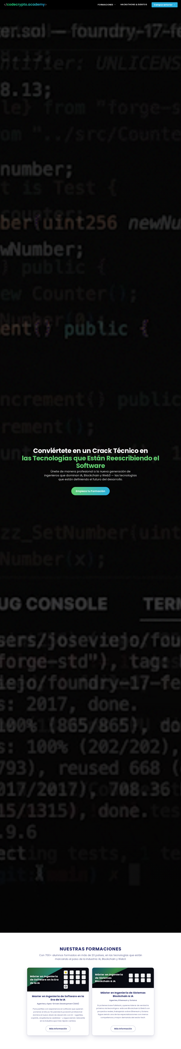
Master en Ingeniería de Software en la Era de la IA (58, 997)
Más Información (58, 1028)
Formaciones (105, 4)
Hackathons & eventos (133, 4)
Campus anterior (163, 4)
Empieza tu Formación (90, 491)
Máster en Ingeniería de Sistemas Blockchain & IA (123, 994)
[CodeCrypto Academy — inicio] (25, 4)
